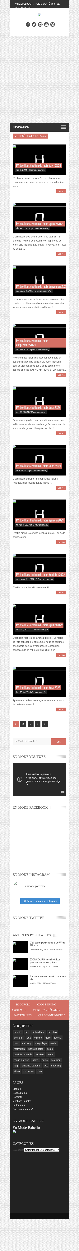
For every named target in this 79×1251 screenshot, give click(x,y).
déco (48, 1037)
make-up (26, 1043)
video (17, 1071)
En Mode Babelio (26, 1127)
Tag (16, 1065)
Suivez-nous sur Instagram (42, 901)
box (29, 1037)
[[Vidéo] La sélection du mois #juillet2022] (39, 619)
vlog (39, 1071)
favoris (57, 1037)
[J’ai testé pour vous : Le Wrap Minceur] (20, 947)
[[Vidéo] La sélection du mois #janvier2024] (39, 218)
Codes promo (46, 1004)
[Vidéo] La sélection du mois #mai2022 (38, 687)
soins (45, 1060)
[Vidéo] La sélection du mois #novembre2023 (41, 286)
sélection (56, 1060)
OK (59, 741)
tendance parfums (30, 1065)
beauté (17, 1032)
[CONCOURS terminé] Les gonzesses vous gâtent (45, 961)
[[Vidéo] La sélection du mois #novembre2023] (39, 280)
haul (16, 1043)
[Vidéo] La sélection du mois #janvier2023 (40, 520)
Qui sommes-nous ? (51, 1015)
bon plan (18, 1037)
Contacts (19, 1010)
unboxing (56, 1065)
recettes (40, 1054)
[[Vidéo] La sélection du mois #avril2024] (39, 159)
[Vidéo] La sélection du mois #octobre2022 (40, 575)
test (46, 1065)
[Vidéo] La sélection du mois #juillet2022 (39, 625)
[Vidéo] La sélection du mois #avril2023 (38, 466)
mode (53, 1043)
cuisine (38, 1037)
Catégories (18, 1150)
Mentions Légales (46, 1010)
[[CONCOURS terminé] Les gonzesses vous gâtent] (20, 964)
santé (35, 1060)
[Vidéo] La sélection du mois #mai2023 (38, 407)
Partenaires (23, 1015)
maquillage (41, 1043)
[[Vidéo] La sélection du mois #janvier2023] (39, 514)
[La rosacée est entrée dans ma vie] (20, 981)
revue (50, 1054)
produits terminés (23, 1054)
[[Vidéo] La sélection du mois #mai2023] (39, 401)
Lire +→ (61, 191)
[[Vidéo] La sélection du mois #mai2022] (39, 682)
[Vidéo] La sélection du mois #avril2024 (38, 165)
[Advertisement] (39, 77)
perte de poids (35, 1049)
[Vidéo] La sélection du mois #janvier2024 (40, 224)
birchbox (52, 1032)
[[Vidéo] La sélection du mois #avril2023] (39, 460)
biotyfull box (38, 1032)
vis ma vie (28, 1071)
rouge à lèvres (21, 1060)
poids (50, 1049)
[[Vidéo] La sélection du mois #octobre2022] (39, 569)
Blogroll (23, 1004)
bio (26, 1032)
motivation (19, 1049)
